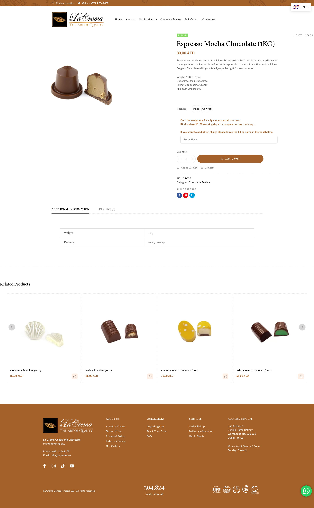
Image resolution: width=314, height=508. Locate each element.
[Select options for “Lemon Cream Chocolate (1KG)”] (224, 375)
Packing (181, 108)
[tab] (73, 210)
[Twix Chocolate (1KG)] (119, 330)
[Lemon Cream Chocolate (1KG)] (194, 330)
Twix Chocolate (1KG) (99, 370)
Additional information (70, 209)
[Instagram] (53, 466)
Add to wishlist (189, 167)
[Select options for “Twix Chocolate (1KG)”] (149, 375)
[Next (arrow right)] (308, 254)
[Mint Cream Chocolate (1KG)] (270, 330)
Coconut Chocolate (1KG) (25, 370)
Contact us (208, 19)
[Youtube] (72, 466)
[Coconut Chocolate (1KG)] (44, 330)
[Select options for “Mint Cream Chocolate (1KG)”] (300, 375)
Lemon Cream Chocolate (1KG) (179, 370)
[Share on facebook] (179, 195)
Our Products (147, 19)
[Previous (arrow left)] (5, 254)
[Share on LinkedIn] (192, 195)
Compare (210, 167)
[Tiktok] (62, 466)
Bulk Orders (191, 19)
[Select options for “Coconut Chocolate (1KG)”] (73, 375)
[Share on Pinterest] (185, 195)
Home (118, 19)
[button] (147, 19)
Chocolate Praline (170, 19)
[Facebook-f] (44, 466)
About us (130, 19)
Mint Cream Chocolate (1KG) (253, 370)
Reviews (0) (107, 209)
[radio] (196, 109)
